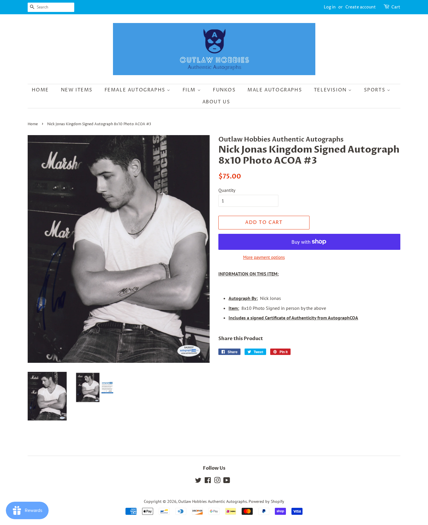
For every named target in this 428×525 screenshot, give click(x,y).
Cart (395, 7)
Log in (330, 7)
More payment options (264, 257)
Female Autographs (136, 90)
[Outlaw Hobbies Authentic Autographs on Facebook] (207, 481)
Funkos (224, 90)
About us (216, 102)
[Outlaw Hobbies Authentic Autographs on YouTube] (226, 481)
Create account (360, 7)
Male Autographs (274, 90)
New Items (77, 90)
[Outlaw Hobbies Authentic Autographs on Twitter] (198, 481)
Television (331, 90)
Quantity (226, 190)
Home (40, 90)
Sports (375, 90)
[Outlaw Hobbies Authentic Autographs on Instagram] (217, 481)
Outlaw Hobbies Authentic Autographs (212, 501)
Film (190, 90)
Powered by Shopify (266, 501)
